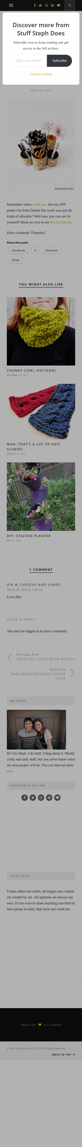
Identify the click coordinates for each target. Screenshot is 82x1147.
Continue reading (41, 74)
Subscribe (59, 60)
